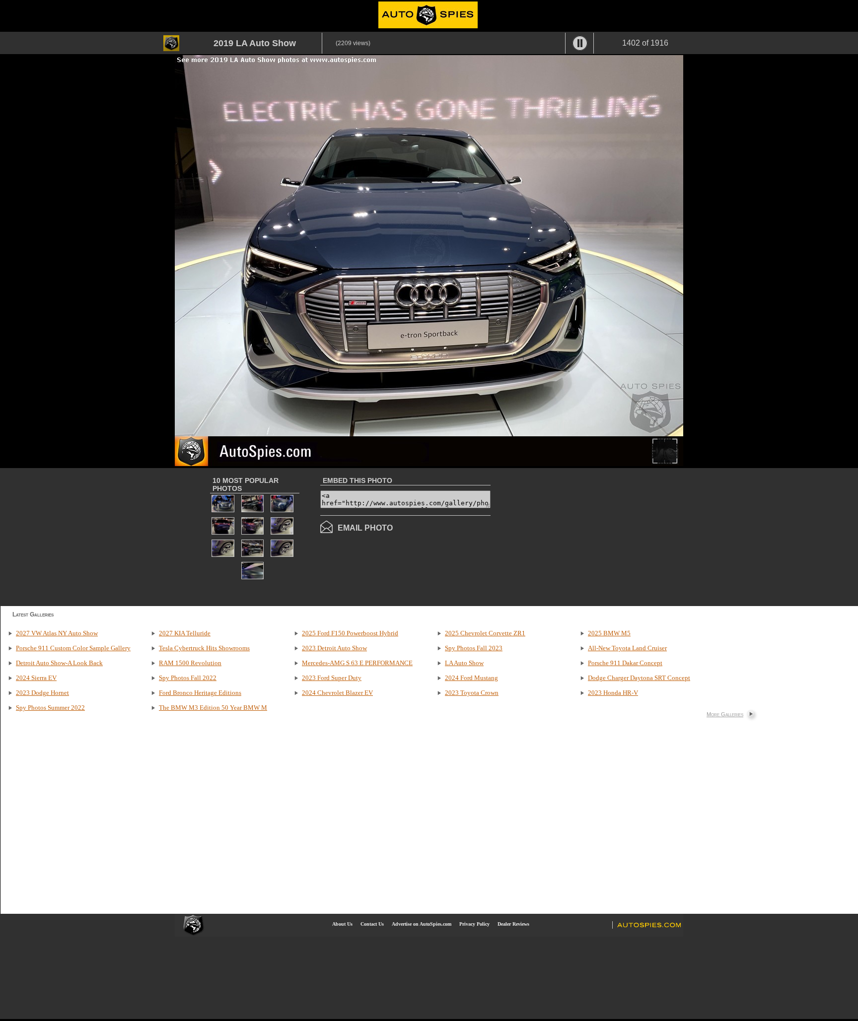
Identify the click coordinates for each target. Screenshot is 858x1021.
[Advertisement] (574, 536)
